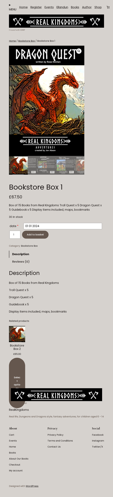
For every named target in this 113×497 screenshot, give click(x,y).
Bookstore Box (26, 41)
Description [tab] (20, 254)
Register (36, 7)
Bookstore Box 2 (17, 347)
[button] (79, 51)
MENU (12, 9)
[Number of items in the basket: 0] (108, 7)
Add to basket (35, 234)
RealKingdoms (19, 410)
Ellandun (62, 7)
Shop (98, 7)
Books (75, 7)
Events (49, 7)
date (13, 226)
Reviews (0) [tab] (21, 262)
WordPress (32, 486)
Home (23, 7)
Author (87, 7)
